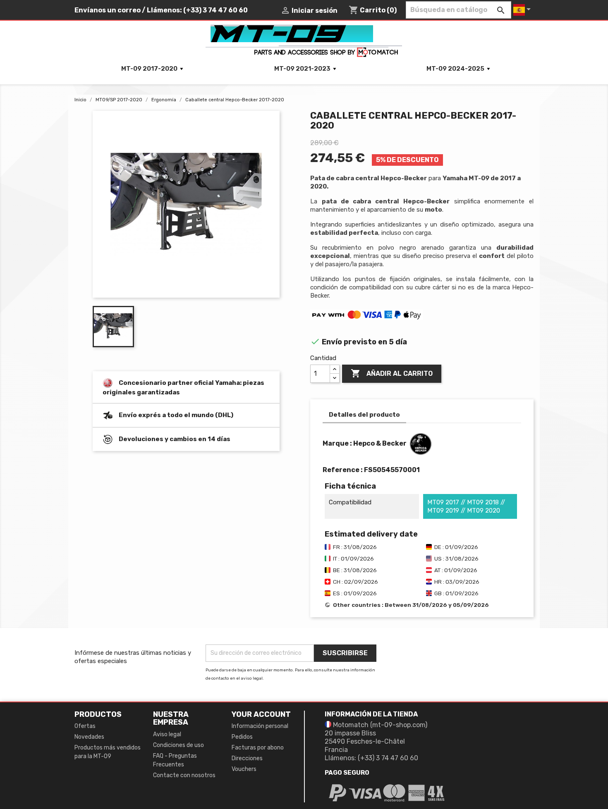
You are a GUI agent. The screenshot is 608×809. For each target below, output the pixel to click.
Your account (261, 714)
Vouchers (244, 769)
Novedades (89, 736)
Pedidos (242, 736)
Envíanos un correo (107, 10)
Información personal (260, 726)
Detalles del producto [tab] (364, 414)
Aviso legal (167, 734)
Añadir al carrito (392, 373)
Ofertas (85, 726)
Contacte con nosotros (184, 775)
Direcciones (247, 758)
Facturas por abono (258, 747)
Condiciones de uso (178, 745)
